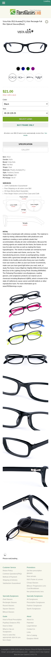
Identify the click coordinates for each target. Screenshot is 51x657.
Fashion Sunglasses (34, 606)
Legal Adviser (32, 626)
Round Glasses (8, 606)
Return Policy (8, 571)
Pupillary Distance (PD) (11, 623)
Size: (4, 109)
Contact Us (31, 629)
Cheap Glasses (32, 583)
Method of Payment (10, 577)
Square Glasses (9, 609)
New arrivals (31, 576)
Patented (30, 623)
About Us (30, 620)
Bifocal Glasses (8, 612)
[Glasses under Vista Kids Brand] (25, 33)
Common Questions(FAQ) (12, 574)
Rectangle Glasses (10, 602)
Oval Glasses (8, 599)
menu (3, 3)
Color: (5, 100)
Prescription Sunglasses (36, 602)
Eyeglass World (32, 638)
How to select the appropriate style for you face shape (12, 637)
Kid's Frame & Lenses (35, 579)
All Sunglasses (32, 599)
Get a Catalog (32, 635)
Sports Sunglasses (34, 609)
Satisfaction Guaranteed (12, 583)
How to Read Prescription (12, 620)
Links (29, 632)
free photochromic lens (35, 592)
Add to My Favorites (46, 21)
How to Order (8, 626)
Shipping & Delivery (10, 580)
